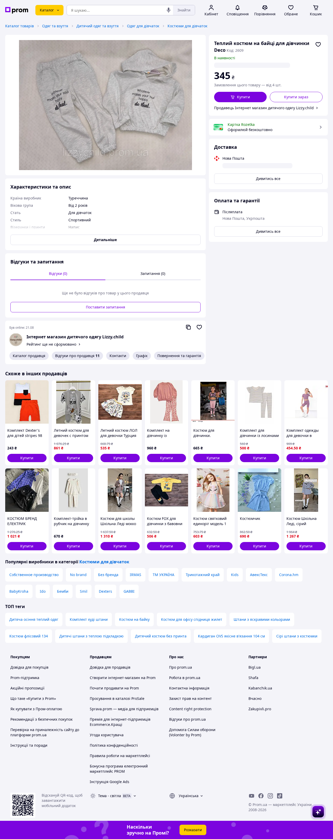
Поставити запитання (105, 307)
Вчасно (254, 698)
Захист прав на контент (190, 698)
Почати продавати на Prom (114, 688)
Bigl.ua (254, 667)
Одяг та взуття (55, 25)
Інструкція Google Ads (109, 781)
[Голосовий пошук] (168, 10)
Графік (142, 355)
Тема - (109, 795)
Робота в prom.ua (184, 677)
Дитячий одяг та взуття (97, 25)
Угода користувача (107, 734)
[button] (240, 97)
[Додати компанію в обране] (199, 327)
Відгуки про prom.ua (187, 719)
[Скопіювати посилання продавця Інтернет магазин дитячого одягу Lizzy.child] (188, 327)
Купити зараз (296, 96)
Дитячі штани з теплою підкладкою (91, 636)
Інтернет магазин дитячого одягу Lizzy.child (75, 337)
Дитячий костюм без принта (161, 636)
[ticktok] (280, 796)
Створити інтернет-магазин (115, 677)
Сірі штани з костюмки (296, 636)
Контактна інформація (189, 688)
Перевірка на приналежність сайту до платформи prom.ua (44, 732)
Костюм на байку (134, 619)
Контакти (118, 355)
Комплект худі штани (89, 619)
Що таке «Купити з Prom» (33, 698)
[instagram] (270, 796)
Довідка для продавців (110, 667)
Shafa (253, 677)
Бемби (62, 591)
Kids (235, 574)
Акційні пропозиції (27, 688)
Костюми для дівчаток (187, 25)
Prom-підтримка (24, 677)
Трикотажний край (203, 574)
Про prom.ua (180, 667)
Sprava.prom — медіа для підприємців (124, 708)
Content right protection (190, 708)
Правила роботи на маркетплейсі (120, 755)
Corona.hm (288, 574)
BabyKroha (18, 591)
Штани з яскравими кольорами (262, 619)
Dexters (105, 591)
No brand (78, 574)
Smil (83, 591)
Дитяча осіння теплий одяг (33, 619)
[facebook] (261, 796)
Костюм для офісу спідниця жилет (191, 619)
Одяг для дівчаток (143, 25)
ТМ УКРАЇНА (163, 574)
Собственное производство (34, 574)
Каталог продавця (29, 355)
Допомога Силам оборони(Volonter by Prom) (192, 732)
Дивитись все (268, 178)
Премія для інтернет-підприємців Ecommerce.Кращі (120, 722)
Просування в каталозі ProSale (117, 698)
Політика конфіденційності (114, 745)
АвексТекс (259, 574)
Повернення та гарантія (179, 355)
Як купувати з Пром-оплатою (36, 708)
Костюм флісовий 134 (28, 636)
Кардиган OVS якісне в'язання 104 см (231, 636)
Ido (43, 591)
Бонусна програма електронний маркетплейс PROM (119, 769)
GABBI (129, 591)
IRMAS (135, 574)
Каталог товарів (19, 25)
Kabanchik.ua (260, 688)
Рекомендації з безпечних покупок (41, 719)
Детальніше (105, 239)
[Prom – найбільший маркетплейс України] (16, 10)
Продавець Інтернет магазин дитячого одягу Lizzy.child (264, 107)
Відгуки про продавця (77, 355)
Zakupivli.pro (259, 708)
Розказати (193, 829)
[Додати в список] (318, 44)
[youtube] (251, 796)
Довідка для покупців (29, 667)
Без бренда (108, 574)
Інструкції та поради (28, 745)
